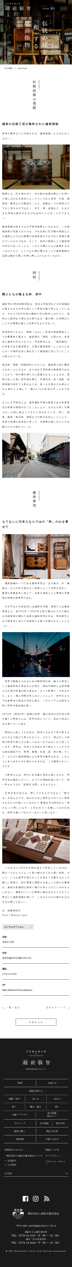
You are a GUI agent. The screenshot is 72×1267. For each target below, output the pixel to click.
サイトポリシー (53, 1155)
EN (53, 8)
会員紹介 (11, 1160)
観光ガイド (51, 1116)
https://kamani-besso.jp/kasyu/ (17, 990)
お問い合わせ (52, 1139)
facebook (25, 1198)
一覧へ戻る (13, 1007)
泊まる (57, 1099)
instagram (35, 1198)
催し (57, 1107)
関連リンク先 (52, 1150)
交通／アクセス (20, 1114)
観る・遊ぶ (35, 1107)
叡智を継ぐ (19, 1131)
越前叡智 (17, 6)
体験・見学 (14, 1099)
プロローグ (19, 1123)
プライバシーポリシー (56, 1162)
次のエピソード (56, 1007)
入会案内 (11, 1165)
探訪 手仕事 (52, 1131)
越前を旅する (36, 1091)
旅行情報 (51, 1113)
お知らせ (52, 1083)
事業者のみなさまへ (15, 1150)
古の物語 (9, 68)
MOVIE (20, 1139)
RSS (46, 1198)
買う (14, 1107)
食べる (35, 1099)
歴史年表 (60, 1123)
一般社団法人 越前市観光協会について (24, 1155)
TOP (19, 1083)
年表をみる (36, 1022)
